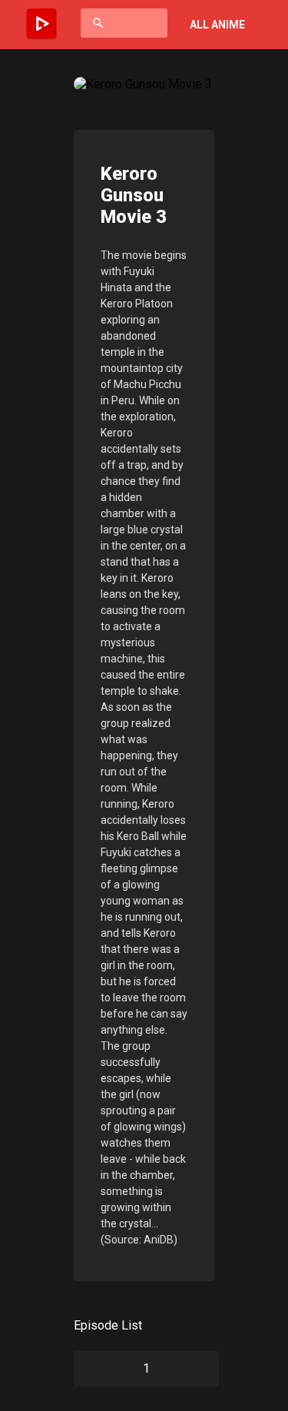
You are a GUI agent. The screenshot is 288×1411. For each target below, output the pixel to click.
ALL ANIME (217, 24)
